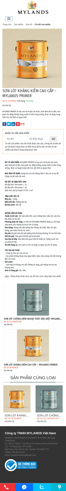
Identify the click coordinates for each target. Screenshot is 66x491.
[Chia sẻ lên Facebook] (4, 124)
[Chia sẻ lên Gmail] (22, 124)
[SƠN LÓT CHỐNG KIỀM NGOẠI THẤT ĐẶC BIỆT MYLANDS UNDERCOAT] (33, 299)
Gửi (53, 138)
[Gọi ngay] (6, 487)
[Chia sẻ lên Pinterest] (18, 124)
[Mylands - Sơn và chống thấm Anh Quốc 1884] (33, 7)
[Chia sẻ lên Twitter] (9, 124)
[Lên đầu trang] (62, 473)
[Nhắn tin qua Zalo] (41, 486)
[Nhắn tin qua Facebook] (24, 487)
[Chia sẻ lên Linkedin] (13, 124)
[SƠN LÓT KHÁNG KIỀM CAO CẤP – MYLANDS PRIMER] (33, 345)
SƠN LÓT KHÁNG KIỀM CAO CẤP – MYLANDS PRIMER (31, 364)
